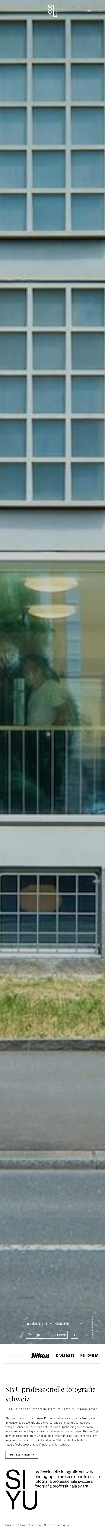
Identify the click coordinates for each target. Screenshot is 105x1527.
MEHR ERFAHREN (20, 1455)
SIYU (88, 10)
